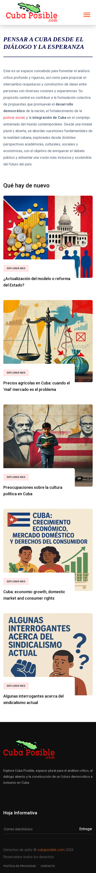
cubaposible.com (51, 850)
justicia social (14, 117)
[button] (86, 14)
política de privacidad (19, 866)
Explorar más (16, 268)
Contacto (48, 866)
